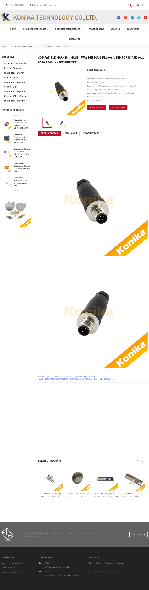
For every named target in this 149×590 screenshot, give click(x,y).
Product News (96, 29)
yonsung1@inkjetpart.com (10, 572)
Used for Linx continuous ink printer (15, 89)
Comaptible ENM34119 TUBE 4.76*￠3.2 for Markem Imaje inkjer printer (70, 376)
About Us (115, 29)
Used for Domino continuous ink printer (15, 70)
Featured (99, 563)
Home (13, 29)
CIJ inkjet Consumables (67, 29)
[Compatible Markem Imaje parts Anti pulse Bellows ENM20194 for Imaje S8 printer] (77, 478)
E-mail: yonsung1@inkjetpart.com (46, 5)
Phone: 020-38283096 (17, 5)
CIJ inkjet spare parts (34, 29)
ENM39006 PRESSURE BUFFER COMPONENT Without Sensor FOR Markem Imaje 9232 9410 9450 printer (78, 379)
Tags (90, 563)
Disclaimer (74, 39)
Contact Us (133, 29)
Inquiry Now (137, 535)
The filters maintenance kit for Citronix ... (60, 567)
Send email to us (97, 107)
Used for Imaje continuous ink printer (15, 79)
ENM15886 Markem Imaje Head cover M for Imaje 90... (132, 496)
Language (109, 563)
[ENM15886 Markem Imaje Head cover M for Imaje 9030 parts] (132, 478)
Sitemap (120, 563)
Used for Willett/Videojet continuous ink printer (16, 98)
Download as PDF (119, 107)
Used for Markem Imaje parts (52, 46)
